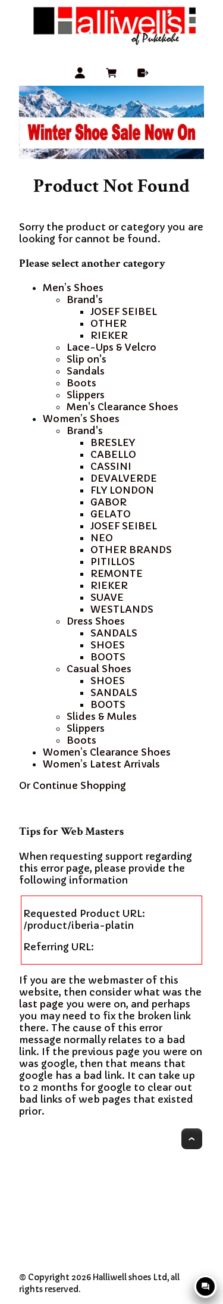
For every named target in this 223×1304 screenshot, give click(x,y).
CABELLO (113, 454)
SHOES (107, 645)
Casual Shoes (99, 669)
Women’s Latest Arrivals (101, 764)
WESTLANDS (121, 609)
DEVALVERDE (123, 478)
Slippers (86, 395)
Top (191, 1138)
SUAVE (107, 597)
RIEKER (109, 335)
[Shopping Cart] (111, 75)
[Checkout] (143, 75)
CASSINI (110, 466)
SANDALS (113, 633)
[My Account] (80, 75)
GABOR (108, 502)
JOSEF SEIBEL (123, 311)
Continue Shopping (79, 785)
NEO (101, 538)
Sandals (86, 371)
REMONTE (116, 573)
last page (41, 1004)
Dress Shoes (96, 621)
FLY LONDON (122, 490)
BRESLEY (112, 442)
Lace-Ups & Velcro (111, 347)
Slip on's (86, 359)
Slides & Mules (102, 716)
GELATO (110, 514)
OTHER (108, 323)
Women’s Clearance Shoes (107, 752)
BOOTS (107, 657)
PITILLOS (112, 561)
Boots (81, 383)
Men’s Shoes (73, 288)
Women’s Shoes (81, 419)
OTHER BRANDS (131, 550)
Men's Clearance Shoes (122, 407)
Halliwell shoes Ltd (130, 1277)
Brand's (85, 299)
